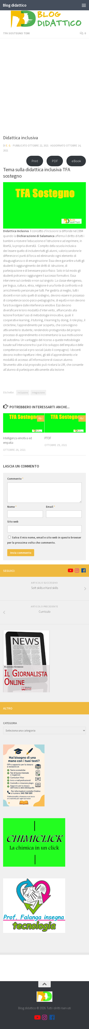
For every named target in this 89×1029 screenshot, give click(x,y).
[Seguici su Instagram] (76, 570)
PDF (55, 161)
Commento (15, 478)
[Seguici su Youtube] (70, 570)
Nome (12, 507)
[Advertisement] (44, 88)
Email (50, 507)
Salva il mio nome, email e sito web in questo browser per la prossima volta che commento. (44, 540)
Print (34, 161)
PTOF (47, 438)
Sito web (12, 521)
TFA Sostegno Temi (16, 33)
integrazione (38, 392)
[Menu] (84, 5)
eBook (76, 161)
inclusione (23, 392)
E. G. (8, 145)
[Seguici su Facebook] (83, 570)
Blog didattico (14, 5)
